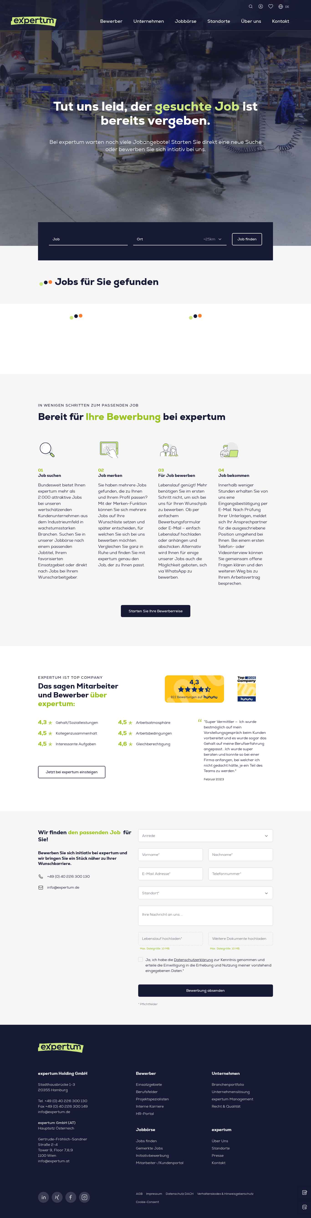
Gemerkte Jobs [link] (149, 1148)
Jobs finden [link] (146, 1141)
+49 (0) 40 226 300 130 (68, 876)
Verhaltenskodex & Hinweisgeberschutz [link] (225, 1194)
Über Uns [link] (220, 1141)
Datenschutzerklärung (193, 960)
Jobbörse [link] (185, 21)
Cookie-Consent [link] (147, 1202)
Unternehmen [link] (148, 21)
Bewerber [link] (111, 21)
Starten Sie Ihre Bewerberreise (156, 611)
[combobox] (214, 239)
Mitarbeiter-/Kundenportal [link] (160, 1163)
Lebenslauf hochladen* (162, 939)
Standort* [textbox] (150, 893)
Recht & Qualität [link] (226, 1106)
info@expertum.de (63, 887)
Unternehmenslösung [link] (231, 1092)
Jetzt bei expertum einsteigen (72, 772)
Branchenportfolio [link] (228, 1084)
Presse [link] (218, 1155)
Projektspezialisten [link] (152, 1099)
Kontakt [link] (280, 21)
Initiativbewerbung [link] (152, 1155)
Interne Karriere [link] (150, 1106)
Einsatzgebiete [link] (149, 1084)
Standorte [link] (218, 21)
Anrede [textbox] (148, 836)
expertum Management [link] (232, 1099)
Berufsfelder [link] (147, 1092)
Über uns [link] (251, 21)
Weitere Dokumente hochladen (239, 939)
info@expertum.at (53, 1161)
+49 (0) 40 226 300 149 (66, 1106)
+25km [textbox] (209, 239)
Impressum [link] (154, 1194)
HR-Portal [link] (145, 1114)
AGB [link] (139, 1194)
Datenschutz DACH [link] (180, 1194)
